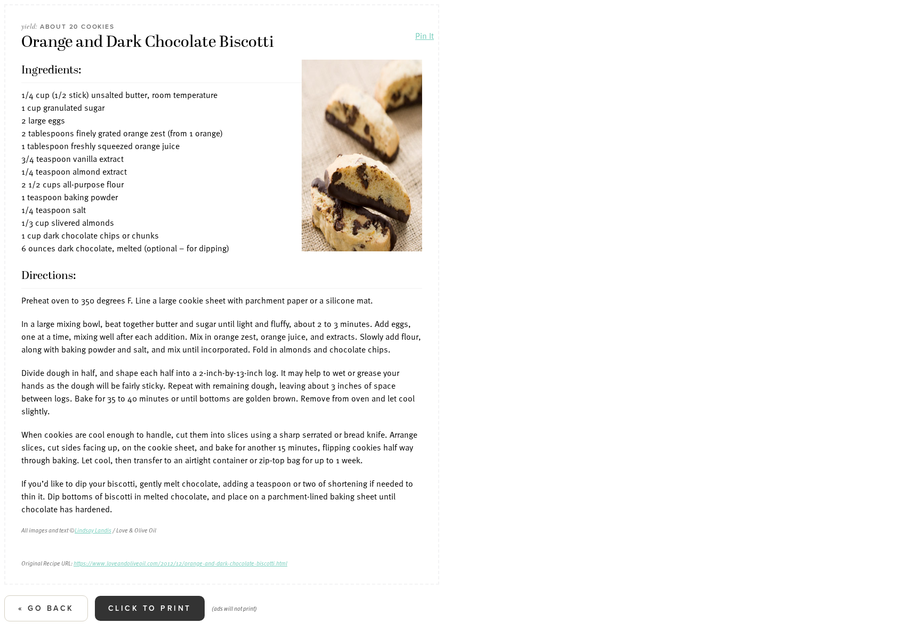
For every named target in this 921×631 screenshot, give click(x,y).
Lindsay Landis (93, 530)
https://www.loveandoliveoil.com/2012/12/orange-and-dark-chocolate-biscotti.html (180, 563)
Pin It (424, 35)
